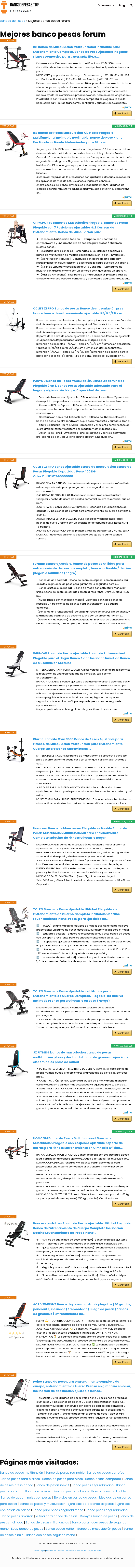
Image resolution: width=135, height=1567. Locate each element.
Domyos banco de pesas (98, 1516)
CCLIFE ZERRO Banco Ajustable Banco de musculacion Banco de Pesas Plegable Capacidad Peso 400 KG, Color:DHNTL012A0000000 (82, 471)
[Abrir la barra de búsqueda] (131, 5)
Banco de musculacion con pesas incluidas (57, 1491)
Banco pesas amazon (17, 1516)
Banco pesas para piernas (20, 1479)
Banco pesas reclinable (108, 1491)
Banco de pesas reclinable (64, 1472)
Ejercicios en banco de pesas (75, 1497)
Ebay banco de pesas (27, 1529)
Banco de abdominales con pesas (26, 1497)
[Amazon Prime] (127, 107)
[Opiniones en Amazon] (16, 1333)
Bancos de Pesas (12, 21)
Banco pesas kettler (60, 1529)
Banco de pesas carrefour (106, 1472)
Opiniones (104, 5)
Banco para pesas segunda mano (58, 1510)
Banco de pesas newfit (52, 1485)
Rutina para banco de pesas (57, 1516)
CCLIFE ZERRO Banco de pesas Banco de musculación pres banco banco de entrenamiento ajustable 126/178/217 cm (78, 310)
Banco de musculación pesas (99, 1529)
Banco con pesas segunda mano (50, 1535)
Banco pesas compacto (103, 1479)
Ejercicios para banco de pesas (91, 1504)
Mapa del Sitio (94, 1550)
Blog (122, 5)
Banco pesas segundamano (93, 1485)
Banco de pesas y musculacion (42, 1504)
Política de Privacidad (76, 1550)
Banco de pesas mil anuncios (47, 1522)
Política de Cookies (55, 1550)
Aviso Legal (39, 1550)
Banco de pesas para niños (62, 1479)
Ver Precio (123, 113)
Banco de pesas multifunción (21, 1472)
